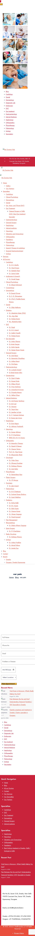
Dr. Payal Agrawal (14, 517)
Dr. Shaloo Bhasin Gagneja (17, 525)
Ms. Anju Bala (13, 316)
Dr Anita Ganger (14, 344)
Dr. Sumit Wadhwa (15, 497)
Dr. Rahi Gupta (13, 509)
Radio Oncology (11, 534)
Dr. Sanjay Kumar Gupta (16, 350)
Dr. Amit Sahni (13, 469)
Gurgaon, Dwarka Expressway (15, 562)
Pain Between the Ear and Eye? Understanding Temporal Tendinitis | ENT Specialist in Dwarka (21, 702)
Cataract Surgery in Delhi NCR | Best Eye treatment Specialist (17, 214)
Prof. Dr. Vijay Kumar (15, 452)
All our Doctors (9, 788)
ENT (7, 108)
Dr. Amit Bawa (13, 356)
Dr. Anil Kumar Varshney (16, 401)
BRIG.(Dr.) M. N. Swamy (17, 438)
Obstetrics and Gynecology (14, 234)
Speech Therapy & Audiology (15, 248)
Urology (8, 131)
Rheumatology (10, 523)
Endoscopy (9, 106)
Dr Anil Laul (12, 404)
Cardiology (9, 94)
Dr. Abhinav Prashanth (16, 426)
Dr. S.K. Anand (14, 330)
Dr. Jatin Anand (13, 486)
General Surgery (11, 223)
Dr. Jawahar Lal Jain (15, 412)
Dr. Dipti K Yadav (14, 378)
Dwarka (8, 559)
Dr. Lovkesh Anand (15, 370)
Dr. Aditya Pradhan (15, 543)
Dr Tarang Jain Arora (15, 418)
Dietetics (8, 310)
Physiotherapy (10, 125)
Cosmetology (10, 288)
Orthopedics (10, 441)
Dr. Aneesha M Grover (16, 390)
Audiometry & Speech (13, 276)
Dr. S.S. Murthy (14, 265)
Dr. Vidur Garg (13, 460)
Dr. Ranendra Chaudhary (17, 358)
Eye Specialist (10, 339)
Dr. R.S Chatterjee (15, 492)
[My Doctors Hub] (9, 149)
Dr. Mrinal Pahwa (14, 545)
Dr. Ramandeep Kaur (15, 474)
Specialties (6, 191)
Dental (8, 97)
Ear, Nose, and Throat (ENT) (15, 206)
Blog (7, 91)
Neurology (9, 231)
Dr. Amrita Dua (13, 548)
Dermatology (10, 100)
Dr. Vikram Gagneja (15, 514)
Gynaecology (10, 375)
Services (5, 256)
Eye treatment (10, 111)
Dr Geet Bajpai (14, 424)
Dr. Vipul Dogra (14, 268)
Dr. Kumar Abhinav (15, 432)
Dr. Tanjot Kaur (13, 409)
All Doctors (6, 259)
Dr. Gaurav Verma (14, 449)
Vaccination (9, 134)
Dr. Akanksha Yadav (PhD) (17, 313)
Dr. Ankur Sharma (14, 341)
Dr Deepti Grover (14, 293)
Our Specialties (9, 797)
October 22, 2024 (15, 600)
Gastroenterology (11, 114)
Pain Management (11, 520)
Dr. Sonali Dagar (14, 279)
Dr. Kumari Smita (14, 381)
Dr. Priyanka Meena (15, 392)
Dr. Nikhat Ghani (14, 395)
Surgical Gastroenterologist (14, 251)
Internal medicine (11, 228)
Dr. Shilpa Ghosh (14, 384)
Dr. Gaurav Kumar (14, 511)
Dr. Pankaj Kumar (14, 319)
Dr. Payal (12, 327)
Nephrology (9, 120)
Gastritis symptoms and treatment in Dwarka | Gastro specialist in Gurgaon (21, 713)
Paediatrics (9, 240)
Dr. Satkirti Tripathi (14, 333)
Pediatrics (9, 500)
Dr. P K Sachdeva (14, 435)
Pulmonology (10, 128)
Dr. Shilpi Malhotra (15, 307)
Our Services (8, 794)
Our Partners (10, 189)
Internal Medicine (11, 117)
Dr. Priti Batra (13, 364)
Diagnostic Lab (10, 103)
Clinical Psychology (12, 197)
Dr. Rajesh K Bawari (15, 446)
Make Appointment (8, 684)
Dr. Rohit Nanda (14, 347)
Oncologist (9, 458)
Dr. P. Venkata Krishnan (16, 415)
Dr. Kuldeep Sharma (15, 466)
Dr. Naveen (12, 407)
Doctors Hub (5, 600)
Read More (4, 631)
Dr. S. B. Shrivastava (15, 296)
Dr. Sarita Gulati (14, 274)
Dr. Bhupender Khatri (15, 455)
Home (5, 183)
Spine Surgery (10, 528)
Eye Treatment (10, 208)
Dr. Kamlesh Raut (14, 271)
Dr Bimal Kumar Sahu (15, 373)
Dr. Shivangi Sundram (15, 463)
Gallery (8, 186)
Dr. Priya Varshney (15, 387)
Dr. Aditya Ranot (14, 361)
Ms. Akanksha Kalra (15, 322)
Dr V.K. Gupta (13, 506)
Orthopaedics (10, 123)
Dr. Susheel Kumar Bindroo (17, 494)
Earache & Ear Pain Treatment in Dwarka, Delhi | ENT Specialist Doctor (15, 608)
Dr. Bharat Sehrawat (15, 285)
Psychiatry (9, 483)
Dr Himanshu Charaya (16, 443)
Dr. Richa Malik (13, 503)
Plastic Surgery (10, 477)
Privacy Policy (19, 933)
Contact (5, 554)
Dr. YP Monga (13, 480)
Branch (5, 557)
